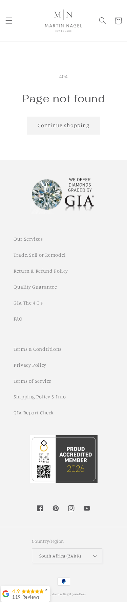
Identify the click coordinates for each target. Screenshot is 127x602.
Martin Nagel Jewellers (68, 594)
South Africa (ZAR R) (60, 555)
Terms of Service (32, 381)
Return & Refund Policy (41, 271)
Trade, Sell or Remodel (40, 255)
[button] (9, 21)
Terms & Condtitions (38, 349)
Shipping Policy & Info (40, 396)
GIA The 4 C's (28, 303)
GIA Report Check (34, 412)
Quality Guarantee (35, 287)
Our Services (28, 239)
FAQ (18, 319)
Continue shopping (63, 125)
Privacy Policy (30, 365)
